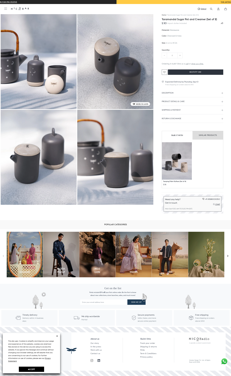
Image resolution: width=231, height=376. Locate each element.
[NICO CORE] (97, 233)
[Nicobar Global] (20, 8)
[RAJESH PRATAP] (61, 233)
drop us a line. (197, 64)
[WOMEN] (134, 233)
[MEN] (170, 233)
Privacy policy (146, 357)
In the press (96, 347)
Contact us (95, 353)
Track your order (147, 343)
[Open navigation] (5, 8)
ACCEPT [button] (31, 369)
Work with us (96, 350)
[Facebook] (98, 360)
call (187, 64)
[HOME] (206, 233)
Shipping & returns (148, 347)
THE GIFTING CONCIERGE (115, 2)
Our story (95, 343)
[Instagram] (92, 360)
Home (164, 15)
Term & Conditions (148, 353)
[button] (218, 10)
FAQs (142, 350)
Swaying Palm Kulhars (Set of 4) (174, 181)
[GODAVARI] (25, 233)
